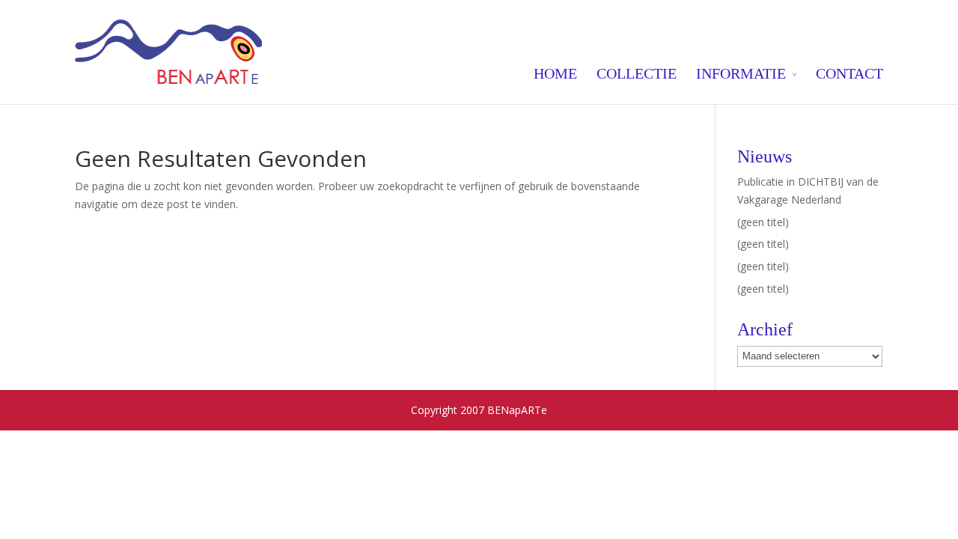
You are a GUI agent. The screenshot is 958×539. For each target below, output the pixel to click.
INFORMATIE (741, 73)
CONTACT (849, 73)
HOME (555, 73)
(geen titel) (763, 222)
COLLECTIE (637, 73)
